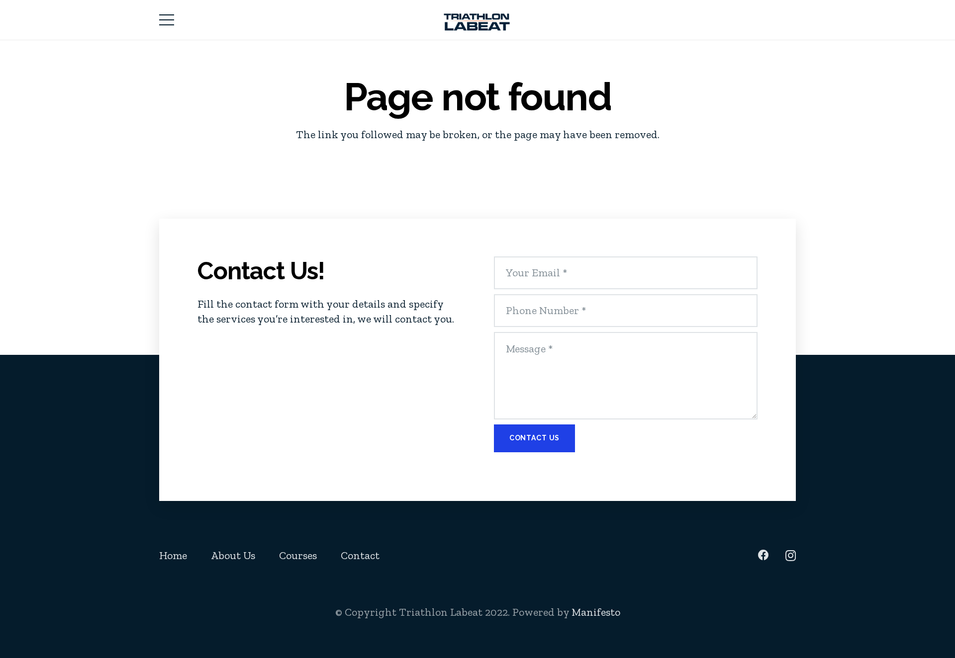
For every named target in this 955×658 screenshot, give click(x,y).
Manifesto (596, 612)
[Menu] (166, 19)
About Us (233, 555)
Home (173, 555)
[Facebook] (763, 555)
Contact (360, 555)
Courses (298, 555)
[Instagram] (790, 556)
